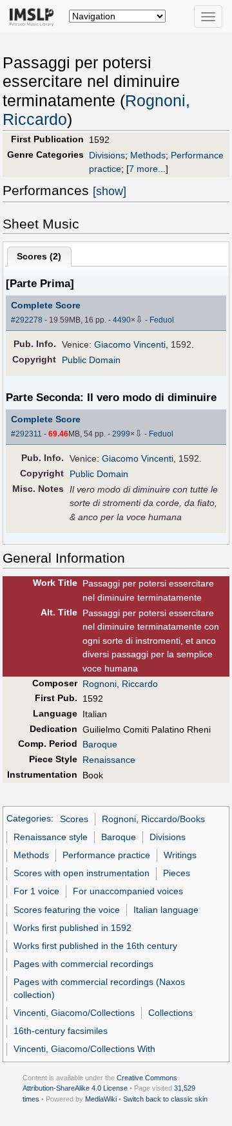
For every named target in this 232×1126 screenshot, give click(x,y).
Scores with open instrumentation (82, 873)
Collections (170, 1013)
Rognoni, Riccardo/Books (153, 819)
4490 (122, 319)
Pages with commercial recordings (83, 964)
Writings (180, 855)
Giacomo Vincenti (130, 344)
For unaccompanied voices (128, 891)
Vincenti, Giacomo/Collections (74, 1013)
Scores (74, 819)
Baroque (99, 744)
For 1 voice (36, 891)
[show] (109, 191)
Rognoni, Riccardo (120, 684)
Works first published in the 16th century (95, 946)
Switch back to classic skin (165, 1099)
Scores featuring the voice (67, 910)
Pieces (176, 873)
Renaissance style (51, 837)
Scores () (39, 256)
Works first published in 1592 (72, 928)
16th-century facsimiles (61, 1031)
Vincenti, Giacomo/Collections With (84, 1049)
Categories (28, 819)
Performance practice (106, 855)
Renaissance (108, 760)
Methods (148, 155)
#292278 (27, 319)
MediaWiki (101, 1099)
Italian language (165, 910)
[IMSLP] (34, 16)
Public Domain (91, 360)
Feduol (162, 319)
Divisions (107, 155)
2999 (121, 433)
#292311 (26, 433)
